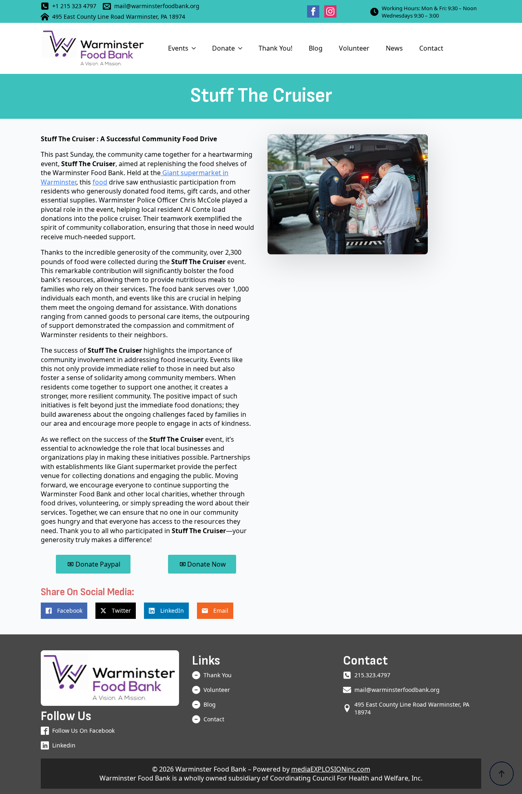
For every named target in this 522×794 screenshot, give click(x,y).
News (394, 48)
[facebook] (313, 11)
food (100, 182)
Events (178, 48)
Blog (316, 48)
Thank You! (275, 48)
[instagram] (330, 11)
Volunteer (354, 48)
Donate (223, 48)
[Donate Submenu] (242, 48)
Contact (431, 48)
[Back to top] (501, 773)
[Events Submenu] (196, 48)
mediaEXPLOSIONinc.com (330, 769)
